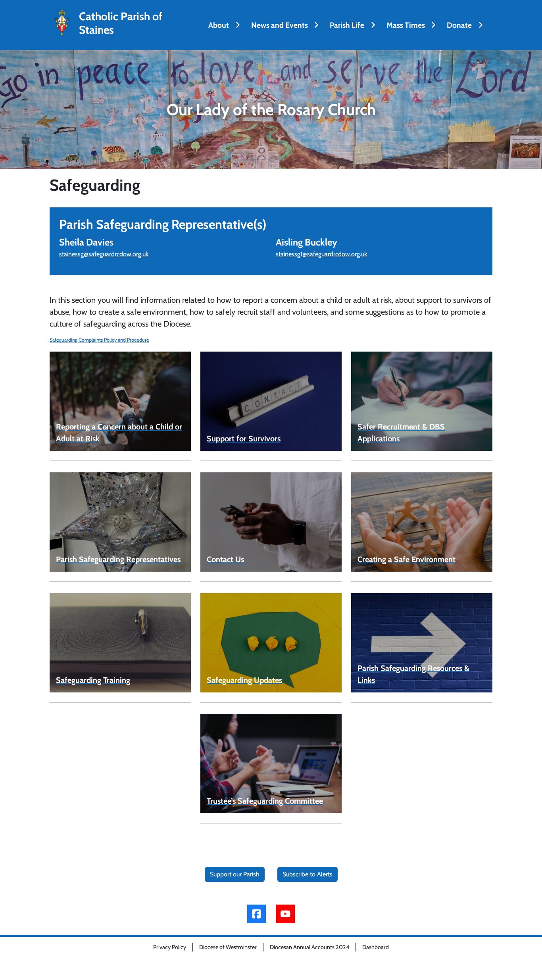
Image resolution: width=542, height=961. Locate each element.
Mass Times (405, 25)
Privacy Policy (169, 947)
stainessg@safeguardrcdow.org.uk (103, 254)
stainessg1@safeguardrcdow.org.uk (321, 254)
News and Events (279, 25)
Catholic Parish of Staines (121, 23)
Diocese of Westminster (228, 947)
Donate (459, 25)
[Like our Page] (256, 914)
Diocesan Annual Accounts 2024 (309, 947)
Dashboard (375, 947)
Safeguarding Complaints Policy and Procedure (99, 340)
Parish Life (347, 25)
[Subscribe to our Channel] (285, 914)
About (218, 25)
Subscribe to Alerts (308, 874)
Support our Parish (234, 874)
